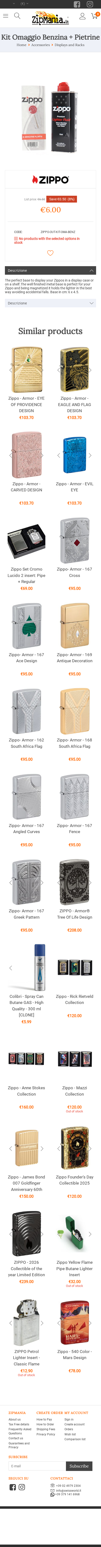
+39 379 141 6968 (67, 1494)
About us (15, 1419)
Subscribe (79, 1466)
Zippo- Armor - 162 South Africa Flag (26, 743)
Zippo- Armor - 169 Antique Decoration (74, 657)
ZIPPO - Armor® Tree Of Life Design (74, 914)
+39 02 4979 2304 (68, 1486)
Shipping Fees (46, 1429)
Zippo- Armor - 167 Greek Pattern (26, 914)
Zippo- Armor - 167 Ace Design (26, 657)
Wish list (70, 1434)
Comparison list (75, 1439)
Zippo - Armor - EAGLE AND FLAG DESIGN (74, 404)
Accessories (40, 45)
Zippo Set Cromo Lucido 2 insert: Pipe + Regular (26, 575)
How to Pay (44, 1419)
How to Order (45, 1424)
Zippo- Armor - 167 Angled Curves (26, 828)
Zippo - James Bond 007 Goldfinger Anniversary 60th (26, 1183)
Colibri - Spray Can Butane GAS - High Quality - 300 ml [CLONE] (26, 1006)
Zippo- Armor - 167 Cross (74, 572)
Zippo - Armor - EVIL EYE (74, 487)
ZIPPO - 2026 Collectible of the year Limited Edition (26, 1268)
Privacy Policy (46, 1434)
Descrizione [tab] (17, 270)
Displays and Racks (69, 45)
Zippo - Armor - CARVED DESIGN (26, 487)
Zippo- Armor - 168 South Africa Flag (74, 743)
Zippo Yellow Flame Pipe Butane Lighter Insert (74, 1268)
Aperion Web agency (64, 1518)
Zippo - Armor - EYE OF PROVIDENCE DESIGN (26, 404)
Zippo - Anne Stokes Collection (26, 1091)
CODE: (18, 232)
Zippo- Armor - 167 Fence (74, 828)
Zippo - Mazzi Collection (74, 1091)
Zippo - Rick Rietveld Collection (74, 999)
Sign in (69, 1419)
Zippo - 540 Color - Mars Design (74, 1354)
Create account (74, 1424)
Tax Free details (19, 1424)
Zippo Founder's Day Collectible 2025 (74, 1180)
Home (21, 45)
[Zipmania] (50, 17)
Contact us (16, 1438)
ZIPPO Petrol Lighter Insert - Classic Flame (26, 1357)
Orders (68, 1429)
